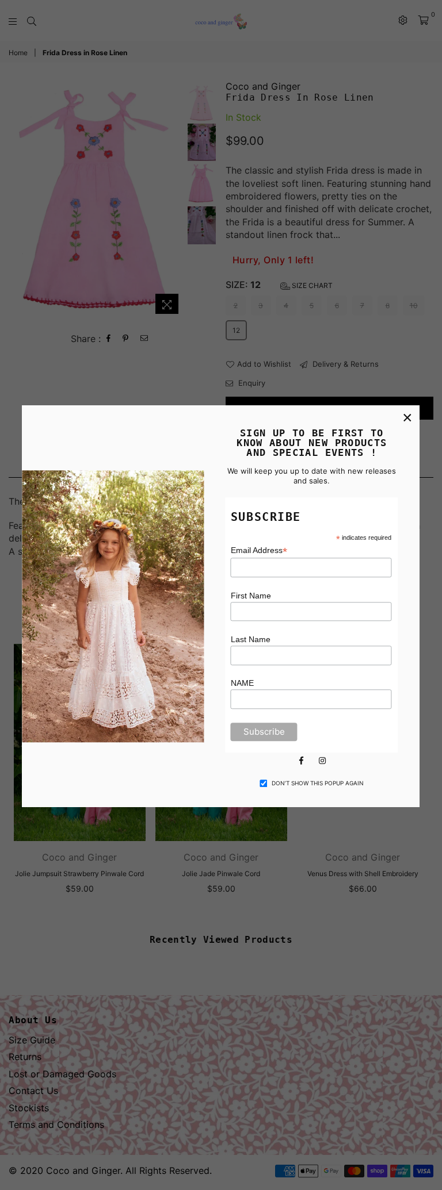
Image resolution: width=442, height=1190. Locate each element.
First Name (251, 595)
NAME (242, 683)
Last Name (250, 639)
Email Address (259, 551)
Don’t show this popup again (318, 783)
